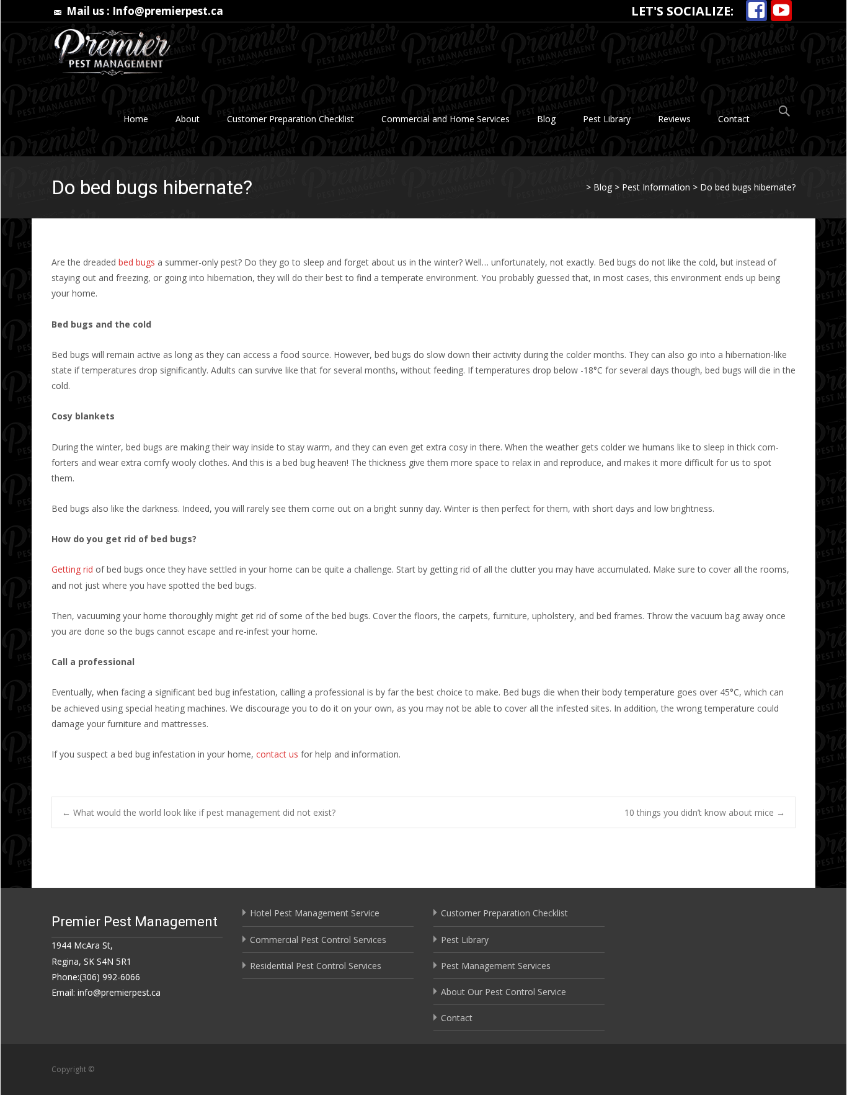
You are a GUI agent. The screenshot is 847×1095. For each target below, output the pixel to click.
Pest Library (607, 119)
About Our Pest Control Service (503, 992)
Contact (734, 119)
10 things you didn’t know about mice (704, 812)
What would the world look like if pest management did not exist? (198, 812)
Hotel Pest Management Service (314, 913)
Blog (546, 119)
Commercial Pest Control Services (318, 939)
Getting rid (72, 569)
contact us (277, 754)
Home (135, 119)
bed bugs (136, 262)
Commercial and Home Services (445, 119)
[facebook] (756, 10)
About (187, 119)
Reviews (674, 119)
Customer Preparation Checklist (290, 119)
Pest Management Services (496, 966)
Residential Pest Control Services (315, 966)
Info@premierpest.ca (167, 11)
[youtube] (781, 10)
